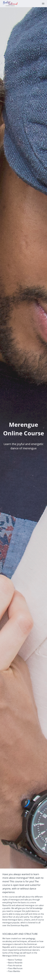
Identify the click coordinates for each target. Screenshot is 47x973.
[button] (43, 4)
